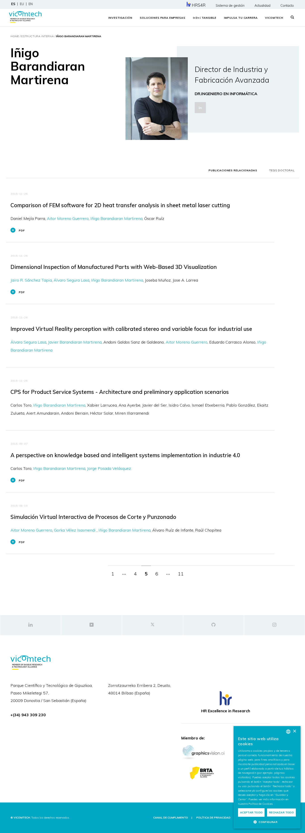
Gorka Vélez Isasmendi (75, 530)
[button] (267, 822)
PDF (22, 230)
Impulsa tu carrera (240, 17)
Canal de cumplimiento (170, 817)
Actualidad (262, 5)
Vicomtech (274, 17)
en (31, 4)
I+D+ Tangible (205, 17)
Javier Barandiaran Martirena (75, 342)
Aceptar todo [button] (251, 812)
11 (181, 574)
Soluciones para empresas (162, 17)
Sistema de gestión (230, 5)
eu (22, 4)
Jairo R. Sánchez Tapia (31, 280)
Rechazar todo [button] (281, 812)
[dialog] (267, 777)
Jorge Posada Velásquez (109, 468)
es (13, 4)
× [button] (294, 731)
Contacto (287, 5)
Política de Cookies (261, 803)
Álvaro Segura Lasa (71, 280)
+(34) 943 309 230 (28, 714)
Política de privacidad (213, 817)
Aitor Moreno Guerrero (68, 218)
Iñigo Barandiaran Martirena (116, 218)
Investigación (120, 17)
